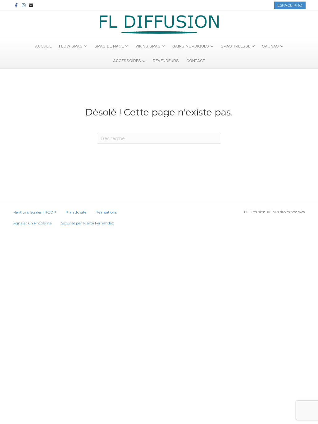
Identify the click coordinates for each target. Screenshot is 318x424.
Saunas (270, 46)
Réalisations (106, 212)
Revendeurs (166, 61)
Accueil (43, 46)
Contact (195, 61)
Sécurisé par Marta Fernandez (87, 223)
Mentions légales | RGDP (34, 212)
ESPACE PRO (289, 5)
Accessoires (127, 61)
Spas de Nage (109, 46)
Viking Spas (148, 46)
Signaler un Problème (32, 223)
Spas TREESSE (235, 46)
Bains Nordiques (190, 46)
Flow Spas (71, 46)
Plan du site (76, 212)
